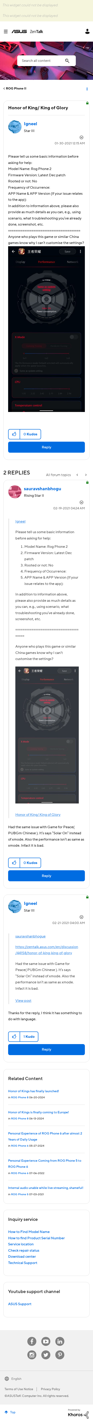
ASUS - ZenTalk (27, 31)
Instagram (32, 1350)
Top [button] (12, 1412)
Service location (21, 1244)
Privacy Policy (50, 1389)
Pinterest (59, 1350)
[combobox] (46, 60)
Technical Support (22, 1263)
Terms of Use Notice (19, 1389)
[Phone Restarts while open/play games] (85, 475)
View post (23, 1000)
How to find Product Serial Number (36, 1238)
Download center (22, 1256)
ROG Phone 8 (19, 1097)
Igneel (20, 521)
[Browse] (7, 31)
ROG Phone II (16, 89)
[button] (14, 434)
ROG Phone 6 (19, 1146)
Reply (46, 447)
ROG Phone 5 (19, 1194)
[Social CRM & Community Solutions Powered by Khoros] (78, 1413)
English (16, 1379)
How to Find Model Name (29, 1232)
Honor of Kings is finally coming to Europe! (38, 1112)
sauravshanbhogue (30, 936)
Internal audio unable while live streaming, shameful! (45, 1188)
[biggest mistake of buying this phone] (78, 475)
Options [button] (87, 88)
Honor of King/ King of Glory (37, 814)
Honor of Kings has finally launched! (33, 1091)
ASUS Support (19, 1304)
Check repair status (23, 1250)
